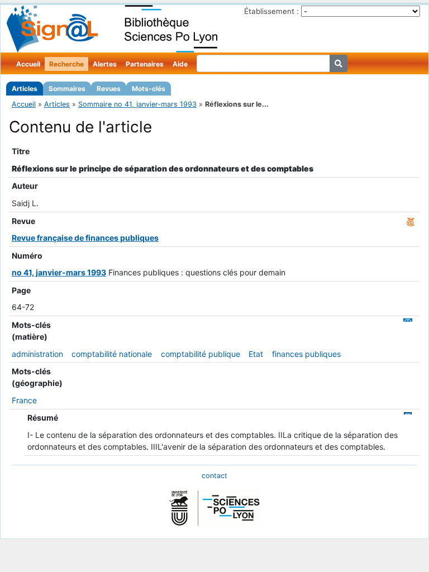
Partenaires (145, 64)
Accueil (28, 64)
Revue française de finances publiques (85, 237)
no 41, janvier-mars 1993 (59, 272)
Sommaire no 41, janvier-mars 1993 (137, 104)
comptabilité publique (200, 354)
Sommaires (67, 88)
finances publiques (306, 354)
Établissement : (271, 11)
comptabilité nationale (112, 354)
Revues (109, 88)
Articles (24, 88)
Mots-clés (148, 88)
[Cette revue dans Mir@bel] (410, 221)
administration (37, 354)
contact (214, 475)
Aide (180, 64)
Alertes (105, 64)
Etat (256, 354)
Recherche (66, 64)
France (24, 400)
